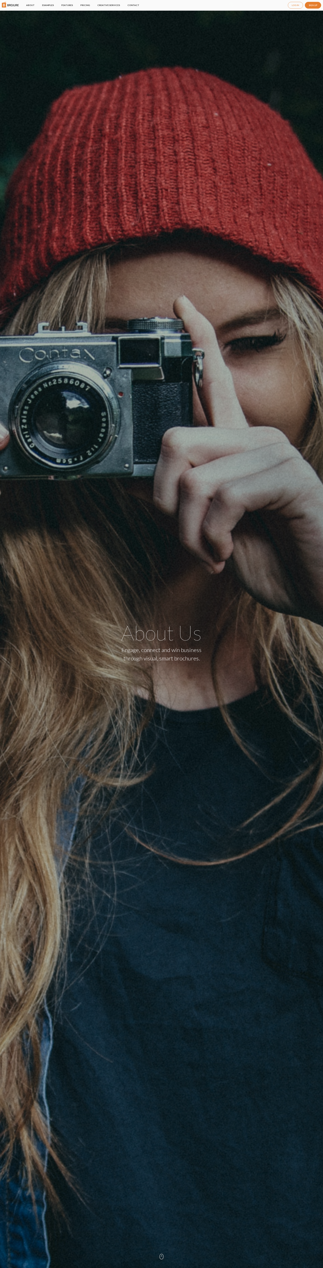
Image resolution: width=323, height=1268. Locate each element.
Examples (48, 5)
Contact (133, 5)
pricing (85, 5)
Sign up (313, 5)
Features (67, 5)
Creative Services (108, 5)
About (30, 5)
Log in (295, 5)
